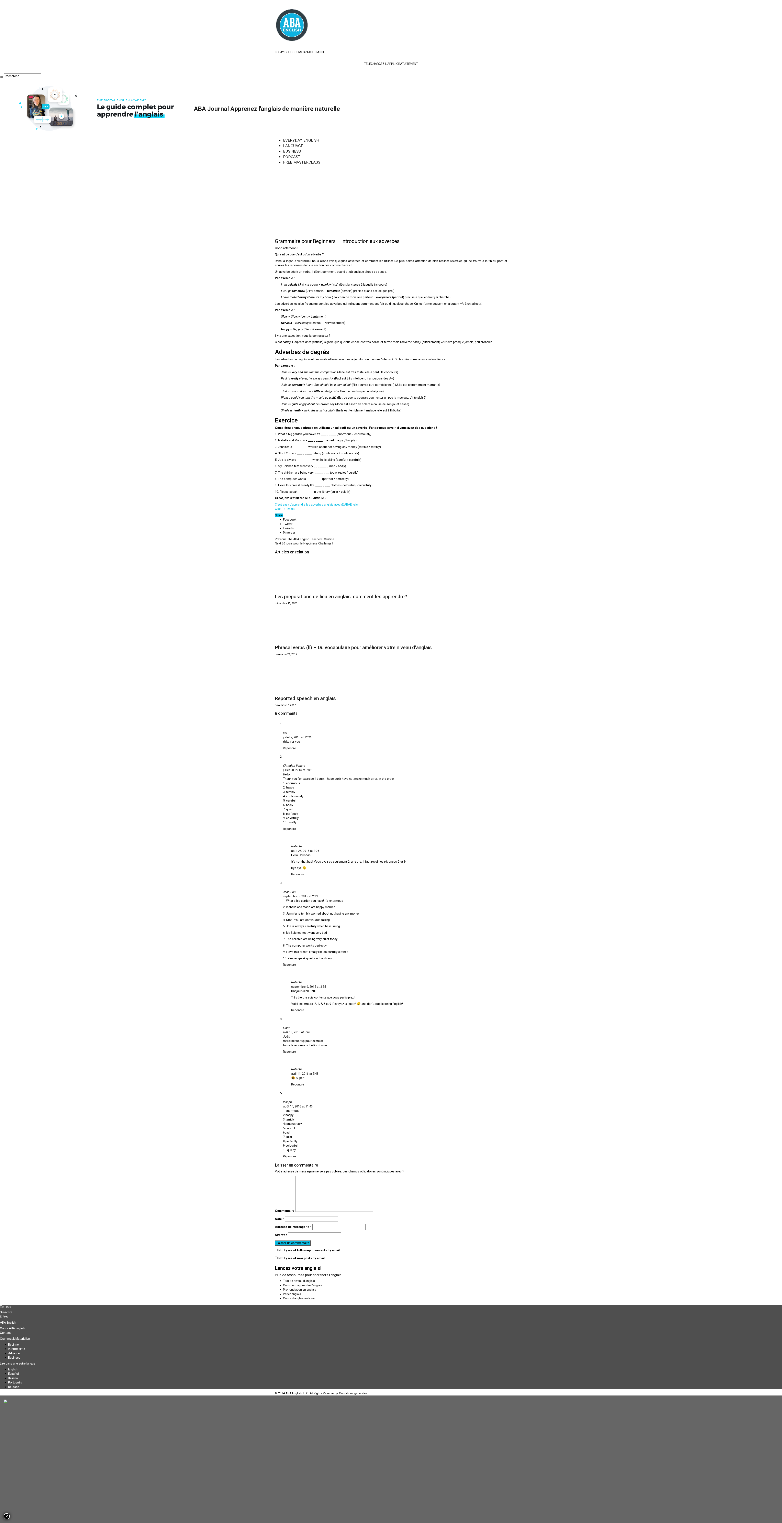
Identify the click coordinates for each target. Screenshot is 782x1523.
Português (15, 1382)
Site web (281, 1235)
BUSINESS (292, 151)
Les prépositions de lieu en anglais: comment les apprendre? (341, 596)
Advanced (14, 1353)
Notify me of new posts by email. (301, 1258)
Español (13, 1374)
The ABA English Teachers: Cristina (304, 539)
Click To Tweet (285, 509)
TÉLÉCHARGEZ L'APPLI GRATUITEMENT (391, 64)
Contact (5, 1333)
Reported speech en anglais (305, 698)
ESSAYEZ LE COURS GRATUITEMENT (299, 52)
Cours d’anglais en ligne (299, 1298)
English (13, 1369)
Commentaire (284, 1211)
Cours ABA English (12, 1328)
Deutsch (13, 1387)
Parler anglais (292, 1294)
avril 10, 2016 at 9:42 (296, 1032)
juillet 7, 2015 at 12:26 (297, 737)
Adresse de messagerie (293, 1227)
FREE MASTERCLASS (301, 162)
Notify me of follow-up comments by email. (309, 1250)
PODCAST (291, 156)
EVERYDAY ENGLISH (301, 140)
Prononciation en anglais (299, 1289)
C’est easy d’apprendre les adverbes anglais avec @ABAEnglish (317, 504)
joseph (287, 1102)
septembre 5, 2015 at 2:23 (300, 896)
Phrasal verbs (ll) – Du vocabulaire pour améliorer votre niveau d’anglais (353, 647)
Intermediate (16, 1349)
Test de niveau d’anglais (299, 1281)
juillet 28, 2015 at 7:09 (297, 770)
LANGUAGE (293, 145)
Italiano (13, 1378)
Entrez (4, 1316)
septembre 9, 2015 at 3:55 (308, 987)
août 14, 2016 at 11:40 (298, 1106)
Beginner (14, 1344)
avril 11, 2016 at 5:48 (304, 1073)
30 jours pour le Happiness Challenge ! (304, 543)
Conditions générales (353, 1393)
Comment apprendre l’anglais (302, 1285)
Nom (279, 1219)
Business (14, 1357)
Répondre (289, 748)
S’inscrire (6, 1312)
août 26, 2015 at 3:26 (305, 851)
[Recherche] (1, 77)
